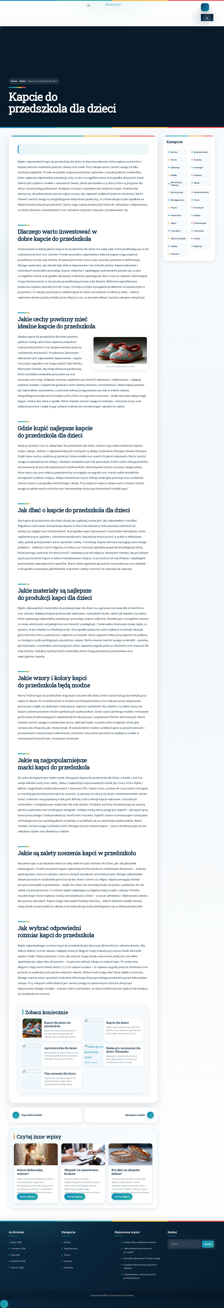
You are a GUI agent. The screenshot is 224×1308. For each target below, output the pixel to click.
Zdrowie (175, 254)
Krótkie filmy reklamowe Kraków (140, 1242)
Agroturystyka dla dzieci (60, 1048)
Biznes (174, 152)
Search (207, 1244)
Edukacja (175, 167)
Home (14, 81)
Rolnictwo (176, 215)
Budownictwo (201, 152)
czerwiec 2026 (18, 1248)
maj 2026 (15, 1254)
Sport (173, 223)
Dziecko (198, 159)
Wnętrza (198, 246)
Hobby (174, 175)
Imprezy (198, 175)
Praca (196, 200)
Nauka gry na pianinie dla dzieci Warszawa (123, 1049)
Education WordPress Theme (112, 1295)
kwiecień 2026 (18, 1261)
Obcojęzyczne (177, 200)
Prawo (174, 207)
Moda (22, 81)
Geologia (198, 167)
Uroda (197, 238)
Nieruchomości (201, 192)
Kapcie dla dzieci (117, 1022)
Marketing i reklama (176, 183)
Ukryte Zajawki (178, 238)
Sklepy (197, 215)
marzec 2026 (17, 1267)
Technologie (200, 223)
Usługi (174, 246)
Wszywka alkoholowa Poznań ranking (142, 1258)
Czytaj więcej (27, 1196)
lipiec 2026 (16, 1242)
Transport (176, 231)
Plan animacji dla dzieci (60, 1073)
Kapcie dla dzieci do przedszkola (57, 1024)
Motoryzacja (177, 192)
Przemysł (198, 207)
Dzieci (174, 159)
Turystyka (199, 231)
